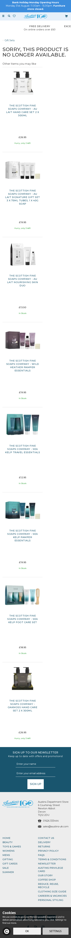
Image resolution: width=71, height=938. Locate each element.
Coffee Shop (47, 879)
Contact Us (46, 838)
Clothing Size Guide (52, 891)
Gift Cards (10, 863)
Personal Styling (50, 900)
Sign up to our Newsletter (35, 754)
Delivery (44, 842)
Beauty (7, 842)
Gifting (7, 859)
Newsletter (47, 863)
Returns (44, 846)
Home (6, 838)
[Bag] (66, 16)
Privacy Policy (48, 850)
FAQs (41, 855)
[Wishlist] (15, 16)
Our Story (45, 875)
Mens (6, 855)
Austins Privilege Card (50, 869)
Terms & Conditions (52, 859)
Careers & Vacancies (52, 895)
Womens (8, 850)
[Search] (9, 16)
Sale (5, 867)
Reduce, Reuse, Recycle (48, 886)
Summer (8, 872)
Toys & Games (11, 846)
